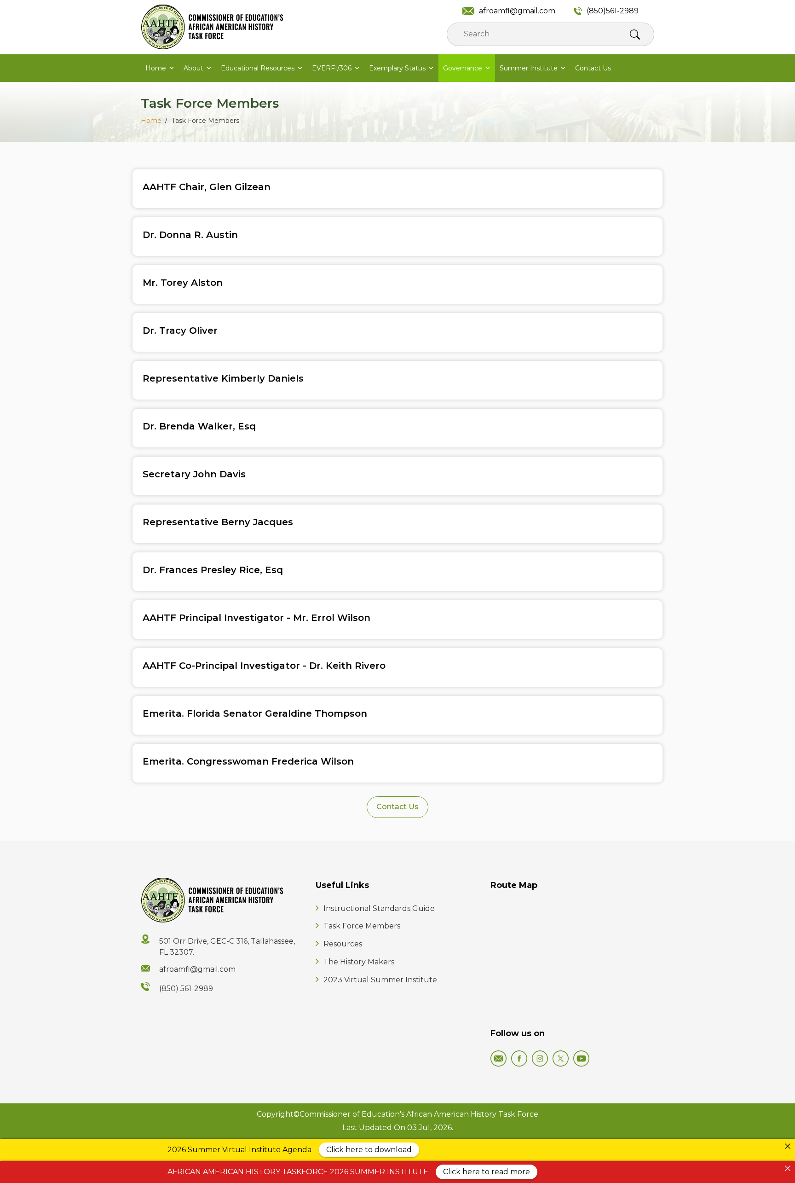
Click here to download (369, 1149)
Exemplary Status (397, 68)
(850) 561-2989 (186, 988)
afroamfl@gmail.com (517, 10)
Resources (342, 943)
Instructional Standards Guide (379, 908)
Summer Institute (529, 68)
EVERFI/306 (331, 68)
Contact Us (593, 68)
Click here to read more (486, 1171)
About (193, 68)
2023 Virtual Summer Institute (380, 979)
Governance (462, 68)
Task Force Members (361, 926)
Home (155, 68)
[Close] (787, 1146)
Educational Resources (257, 68)
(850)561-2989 (613, 10)
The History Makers (358, 961)
